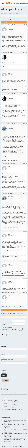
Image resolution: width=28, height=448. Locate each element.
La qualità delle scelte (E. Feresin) (10, 400)
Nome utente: (5, 321)
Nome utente (3, 346)
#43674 (25, 163)
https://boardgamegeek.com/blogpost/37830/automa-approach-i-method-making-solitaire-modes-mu (14, 274)
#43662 (25, 70)
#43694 (25, 278)
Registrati (5, 380)
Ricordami (4, 370)
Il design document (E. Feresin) (10, 408)
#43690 (25, 261)
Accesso (4, 335)
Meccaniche (9, 13)
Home (2, 13)
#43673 (25, 123)
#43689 (25, 231)
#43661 (25, 52)
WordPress (23, 446)
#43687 (25, 193)
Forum (5, 13)
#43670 (25, 93)
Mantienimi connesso (7, 327)
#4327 (25, 24)
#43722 (25, 292)
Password (3, 354)
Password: (4, 324)
